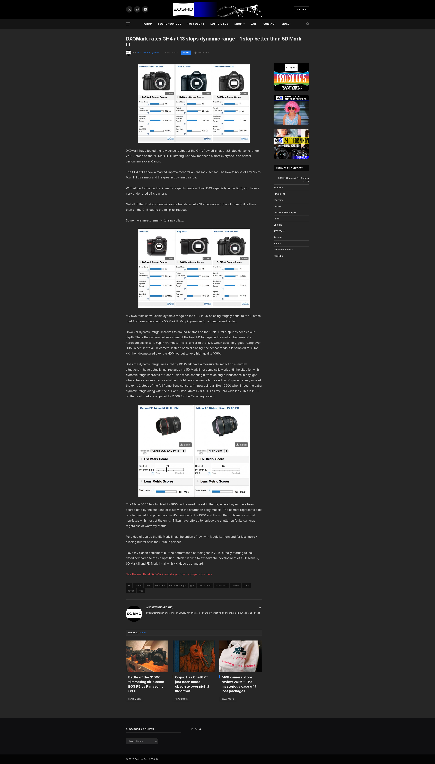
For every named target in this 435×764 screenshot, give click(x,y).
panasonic (222, 585)
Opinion (278, 224)
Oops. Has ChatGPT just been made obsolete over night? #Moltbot (192, 684)
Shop (238, 23)
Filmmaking (279, 193)
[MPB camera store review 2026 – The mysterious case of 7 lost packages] (240, 656)
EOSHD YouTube (169, 23)
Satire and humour (283, 249)
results (235, 585)
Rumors (278, 243)
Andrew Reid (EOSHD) (148, 52)
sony (246, 585)
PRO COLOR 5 (196, 23)
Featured (278, 187)
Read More (134, 699)
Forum (148, 23)
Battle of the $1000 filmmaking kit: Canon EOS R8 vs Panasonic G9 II (146, 684)
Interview (278, 200)
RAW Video (279, 231)
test (141, 590)
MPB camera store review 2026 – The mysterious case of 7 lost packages (239, 684)
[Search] (307, 24)
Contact (269, 23)
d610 (148, 585)
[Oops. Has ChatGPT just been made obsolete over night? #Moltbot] (194, 656)
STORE (301, 9)
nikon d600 (205, 585)
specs (131, 590)
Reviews (278, 237)
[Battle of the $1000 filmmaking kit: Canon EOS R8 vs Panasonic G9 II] (147, 656)
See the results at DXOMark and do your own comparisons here (169, 574)
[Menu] (128, 24)
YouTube (278, 255)
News (186, 52)
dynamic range (177, 585)
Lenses (277, 206)
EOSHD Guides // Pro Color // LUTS (293, 180)
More (285, 23)
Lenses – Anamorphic (285, 212)
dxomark (160, 585)
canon (138, 585)
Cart (254, 23)
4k (129, 585)
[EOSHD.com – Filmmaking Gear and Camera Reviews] (217, 9)
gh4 (192, 585)
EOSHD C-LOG (219, 23)
